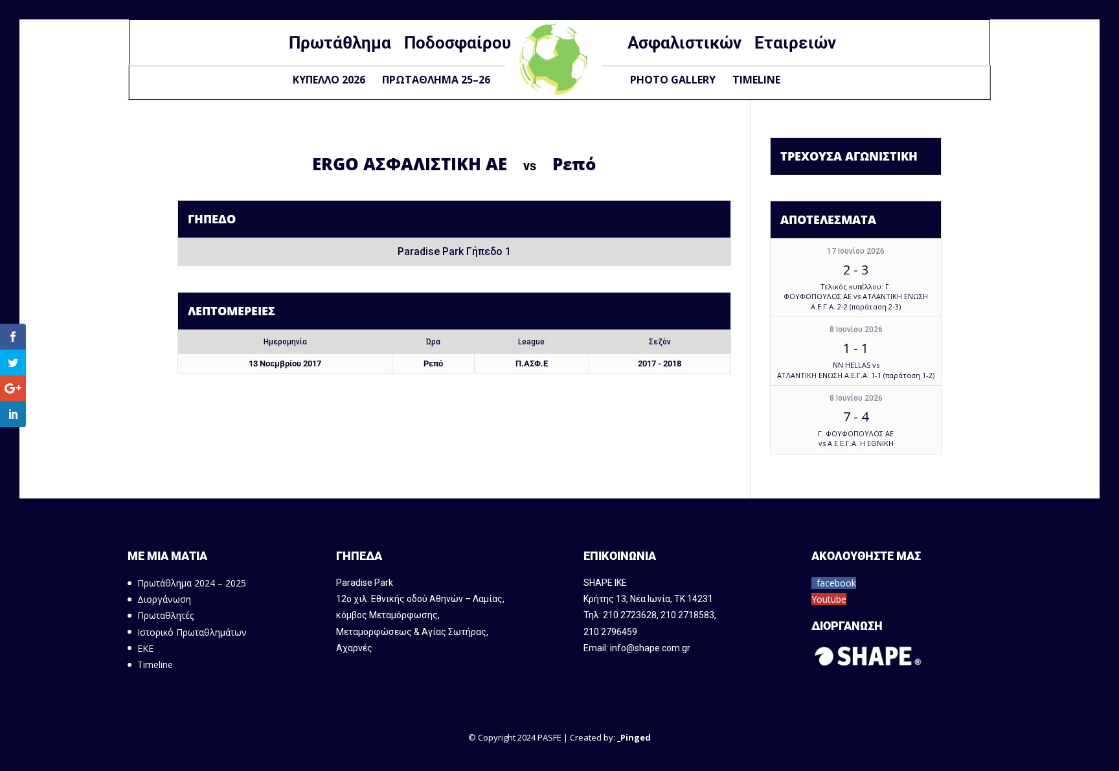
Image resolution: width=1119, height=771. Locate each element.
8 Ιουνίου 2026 (856, 329)
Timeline (756, 80)
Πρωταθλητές (165, 615)
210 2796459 (610, 632)
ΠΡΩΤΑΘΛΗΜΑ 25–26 (436, 80)
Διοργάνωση (164, 599)
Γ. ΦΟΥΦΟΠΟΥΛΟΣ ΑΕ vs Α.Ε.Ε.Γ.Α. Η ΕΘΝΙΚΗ (856, 438)
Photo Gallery (673, 80)
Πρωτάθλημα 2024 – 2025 (191, 583)
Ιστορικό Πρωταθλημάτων (192, 632)
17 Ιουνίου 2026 (856, 251)
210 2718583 (687, 615)
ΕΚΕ (145, 648)
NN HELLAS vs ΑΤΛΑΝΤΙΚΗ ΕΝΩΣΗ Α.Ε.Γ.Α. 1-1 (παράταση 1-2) (855, 369)
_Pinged (634, 737)
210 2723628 (630, 615)
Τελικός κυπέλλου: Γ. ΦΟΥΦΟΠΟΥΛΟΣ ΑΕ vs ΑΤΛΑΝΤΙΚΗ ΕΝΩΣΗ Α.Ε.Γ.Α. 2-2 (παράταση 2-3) (856, 296)
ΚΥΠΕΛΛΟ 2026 (329, 80)
